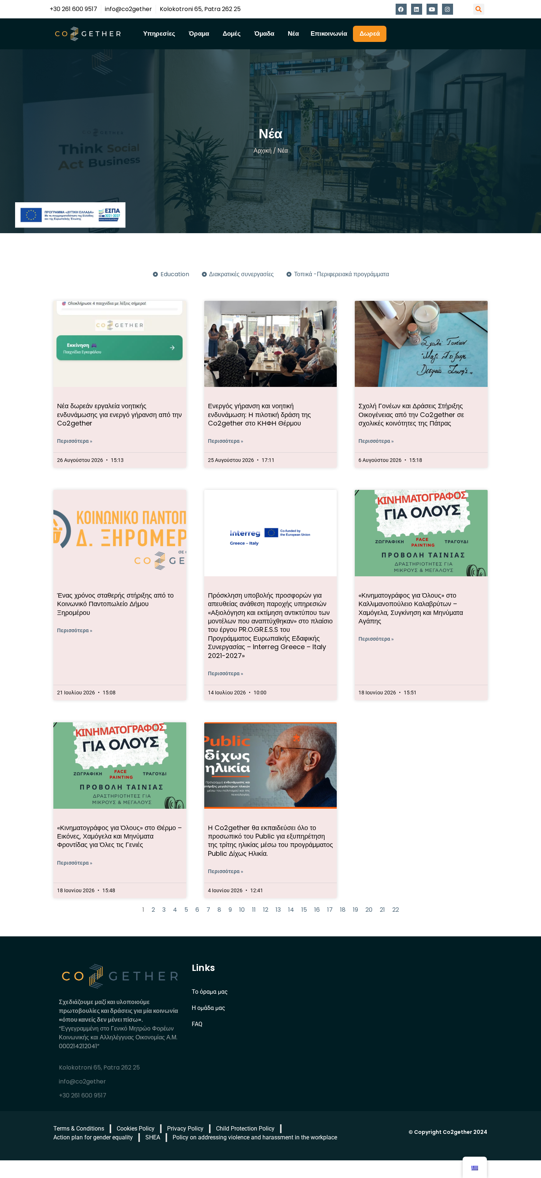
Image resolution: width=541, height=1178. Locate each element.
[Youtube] (432, 9)
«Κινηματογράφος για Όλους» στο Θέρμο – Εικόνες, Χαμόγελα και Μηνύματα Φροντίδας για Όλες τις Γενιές (119, 836)
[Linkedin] (416, 9)
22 (395, 909)
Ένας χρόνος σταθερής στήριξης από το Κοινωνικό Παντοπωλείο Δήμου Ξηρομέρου (115, 604)
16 (317, 909)
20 (368, 909)
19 (355, 909)
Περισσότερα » (74, 441)
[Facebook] (401, 9)
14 (291, 909)
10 (242, 909)
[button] (478, 9)
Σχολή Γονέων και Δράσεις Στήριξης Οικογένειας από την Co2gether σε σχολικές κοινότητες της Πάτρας (411, 414)
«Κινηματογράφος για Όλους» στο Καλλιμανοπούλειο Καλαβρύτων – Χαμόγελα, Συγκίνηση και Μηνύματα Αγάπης (410, 608)
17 (330, 909)
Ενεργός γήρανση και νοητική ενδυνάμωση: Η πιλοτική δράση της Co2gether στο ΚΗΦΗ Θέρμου (259, 414)
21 (382, 909)
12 (265, 909)
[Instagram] (447, 9)
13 (278, 909)
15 (304, 909)
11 (254, 909)
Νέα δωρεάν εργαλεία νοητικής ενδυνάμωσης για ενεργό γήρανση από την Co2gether (119, 414)
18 (343, 909)
